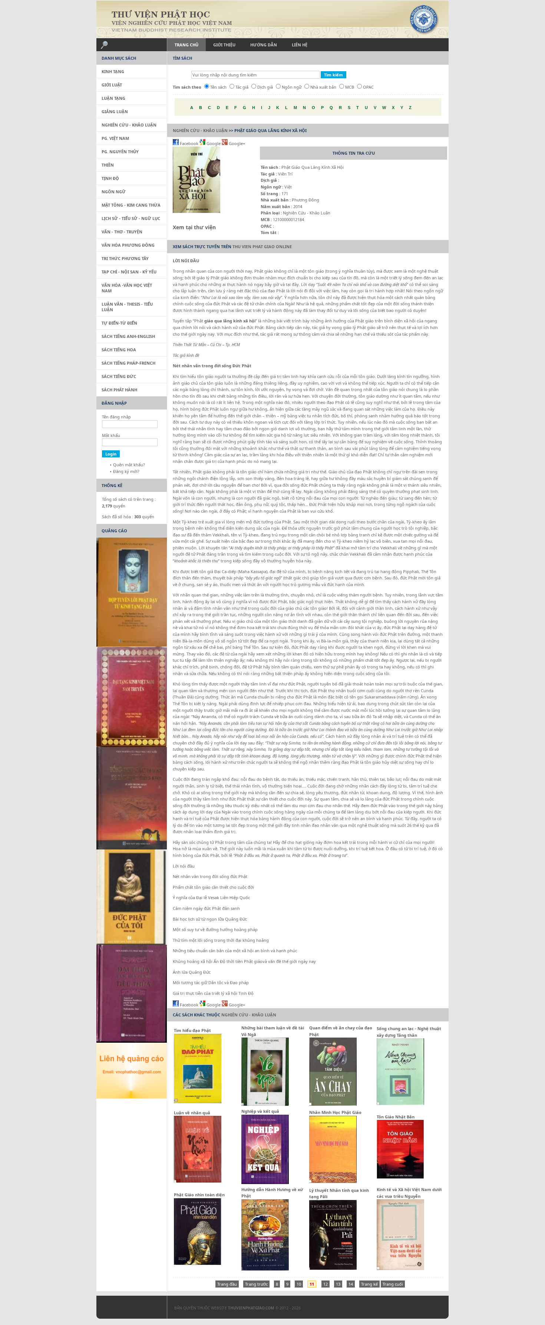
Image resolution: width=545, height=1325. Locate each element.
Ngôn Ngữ (114, 191)
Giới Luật (112, 85)
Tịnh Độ (110, 178)
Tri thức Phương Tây (125, 258)
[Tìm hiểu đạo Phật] (197, 1101)
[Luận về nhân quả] (197, 1181)
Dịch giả (265, 87)
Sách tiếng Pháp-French (128, 363)
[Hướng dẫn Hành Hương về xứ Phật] (265, 1269)
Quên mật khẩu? (129, 464)
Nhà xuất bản (323, 87)
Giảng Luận (115, 111)
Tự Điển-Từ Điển (119, 323)
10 (299, 1284)
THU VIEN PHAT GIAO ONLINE (262, 246)
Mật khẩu (111, 435)
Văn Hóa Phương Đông (128, 245)
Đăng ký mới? (126, 471)
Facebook (189, 143)
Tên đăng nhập (116, 417)
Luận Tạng (113, 98)
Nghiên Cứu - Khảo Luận (200, 130)
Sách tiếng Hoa (119, 349)
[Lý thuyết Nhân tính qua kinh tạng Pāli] (333, 1268)
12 (325, 1284)
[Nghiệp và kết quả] (265, 1182)
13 (338, 1284)
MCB (349, 87)
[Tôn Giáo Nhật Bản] (400, 1177)
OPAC (368, 87)
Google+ (236, 143)
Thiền (108, 165)
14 (351, 1284)
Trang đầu (227, 1284)
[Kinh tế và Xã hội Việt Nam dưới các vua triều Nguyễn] (400, 1268)
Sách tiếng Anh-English (128, 336)
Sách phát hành (119, 389)
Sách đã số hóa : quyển (128, 516)
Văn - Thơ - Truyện (122, 231)
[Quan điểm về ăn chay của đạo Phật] (333, 1104)
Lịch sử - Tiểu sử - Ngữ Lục (131, 218)
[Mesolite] (128, 1309)
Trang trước (256, 1284)
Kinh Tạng (113, 71)
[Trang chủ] (272, 19)
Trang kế (369, 1284)
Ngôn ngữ (291, 87)
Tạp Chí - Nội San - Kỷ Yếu (129, 271)
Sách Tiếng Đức (119, 376)
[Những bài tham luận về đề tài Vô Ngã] (265, 1104)
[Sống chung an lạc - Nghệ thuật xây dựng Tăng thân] (400, 1103)
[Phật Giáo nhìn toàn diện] (197, 1263)
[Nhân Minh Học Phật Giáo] (333, 1181)
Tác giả (241, 87)
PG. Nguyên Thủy (120, 151)
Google (213, 143)
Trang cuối (393, 1284)
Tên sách (218, 87)
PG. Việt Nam (115, 138)
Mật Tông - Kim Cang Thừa (131, 205)
